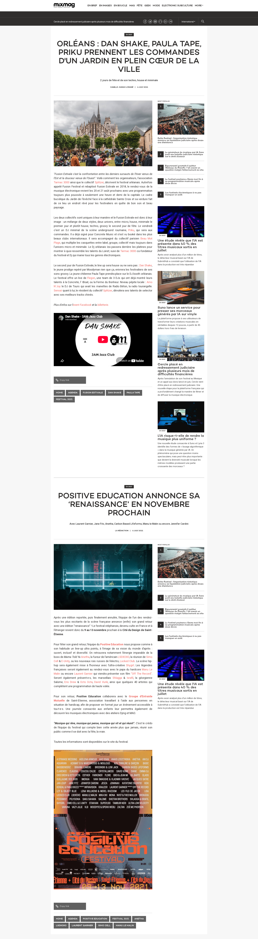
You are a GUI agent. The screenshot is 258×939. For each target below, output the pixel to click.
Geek (147, 5)
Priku (131, 230)
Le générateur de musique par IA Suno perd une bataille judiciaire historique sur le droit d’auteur (182, 154)
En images (105, 5)
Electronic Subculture (177, 5)
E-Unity (65, 661)
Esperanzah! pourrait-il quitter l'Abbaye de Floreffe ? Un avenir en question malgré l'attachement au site (182, 168)
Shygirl (130, 665)
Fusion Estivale (93, 393)
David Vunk (101, 682)
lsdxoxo (61, 926)
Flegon (91, 277)
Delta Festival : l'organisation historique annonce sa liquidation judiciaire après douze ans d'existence (181, 124)
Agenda (72, 393)
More (198, 5)
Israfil (130, 677)
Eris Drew (70, 682)
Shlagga (117, 677)
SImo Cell (104, 926)
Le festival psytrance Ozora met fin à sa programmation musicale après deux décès (181, 181)
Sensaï (58, 290)
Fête (139, 5)
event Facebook (82, 304)
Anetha (85, 656)
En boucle (120, 5)
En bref (92, 5)
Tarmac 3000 (61, 182)
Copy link (64, 380)
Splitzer (99, 182)
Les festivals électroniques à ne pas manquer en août (180, 194)
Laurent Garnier (83, 673)
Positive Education (111, 644)
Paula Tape (133, 393)
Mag (132, 5)
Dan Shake (145, 265)
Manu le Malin (125, 926)
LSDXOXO (123, 656)
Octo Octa (86, 682)
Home (59, 393)
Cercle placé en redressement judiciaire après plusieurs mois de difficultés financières (94, 21)
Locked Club (127, 661)
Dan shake (114, 393)
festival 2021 (64, 399)
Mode (156, 5)
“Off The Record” (141, 673)
